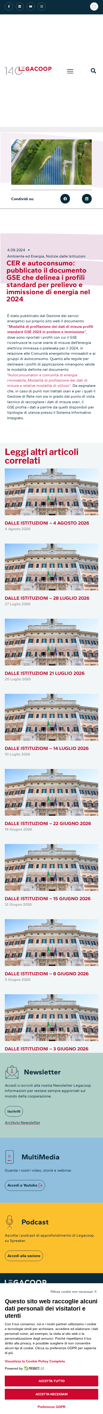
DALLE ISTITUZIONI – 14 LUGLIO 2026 (47, 748)
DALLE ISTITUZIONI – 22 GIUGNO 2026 (48, 823)
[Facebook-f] (9, 6)
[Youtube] (31, 6)
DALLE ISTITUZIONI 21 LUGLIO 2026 (45, 673)
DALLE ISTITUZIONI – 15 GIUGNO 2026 (48, 898)
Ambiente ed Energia (25, 256)
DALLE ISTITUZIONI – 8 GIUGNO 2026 (47, 974)
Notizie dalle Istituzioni (66, 256)
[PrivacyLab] (33, 1368)
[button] (70, 70)
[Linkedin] (20, 6)
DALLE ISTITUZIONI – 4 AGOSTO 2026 (47, 523)
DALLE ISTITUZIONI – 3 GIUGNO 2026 (46, 1049)
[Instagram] (42, 6)
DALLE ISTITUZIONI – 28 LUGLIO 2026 (47, 598)
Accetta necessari (51, 1394)
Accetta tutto (52, 1381)
